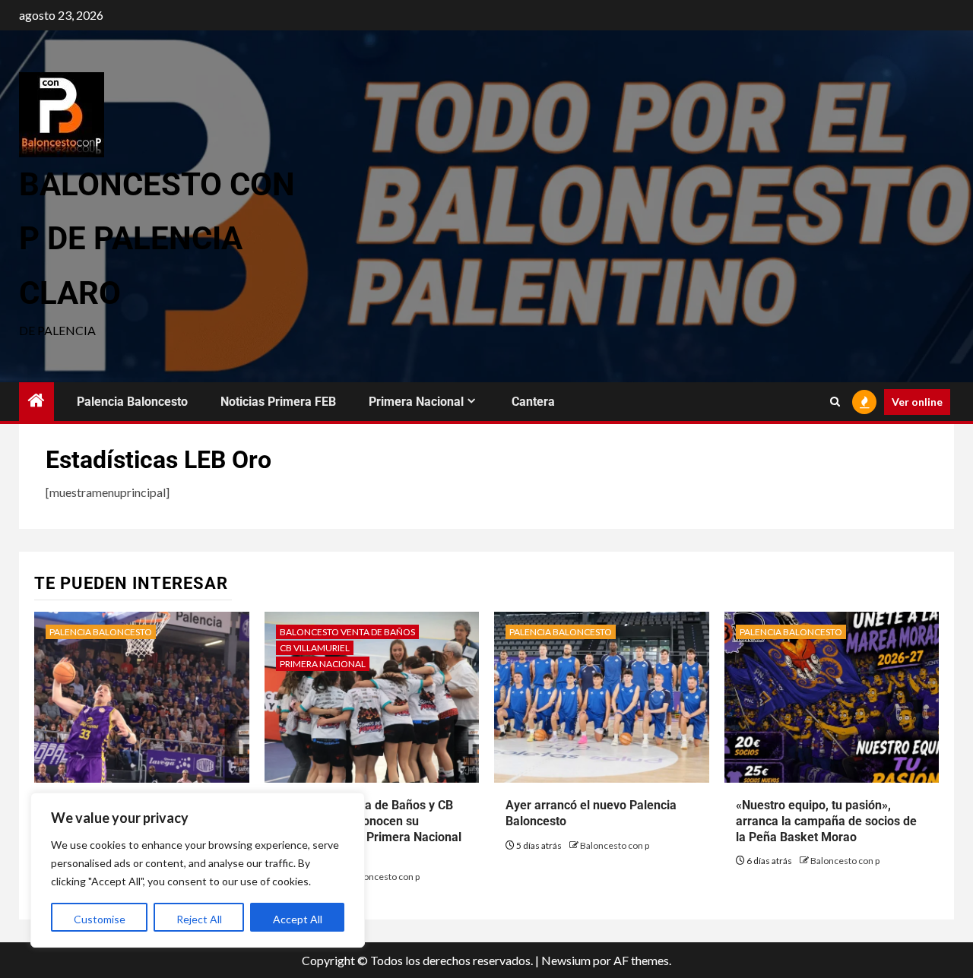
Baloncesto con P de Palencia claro (157, 239)
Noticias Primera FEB (278, 401)
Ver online (917, 401)
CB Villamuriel (315, 648)
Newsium (566, 960)
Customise (99, 919)
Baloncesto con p (385, 876)
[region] (197, 870)
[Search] (835, 402)
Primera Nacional (416, 401)
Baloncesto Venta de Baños (347, 632)
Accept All (297, 919)
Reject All (199, 919)
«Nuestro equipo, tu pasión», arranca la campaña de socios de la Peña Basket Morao (826, 821)
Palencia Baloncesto (132, 401)
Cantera (533, 401)
